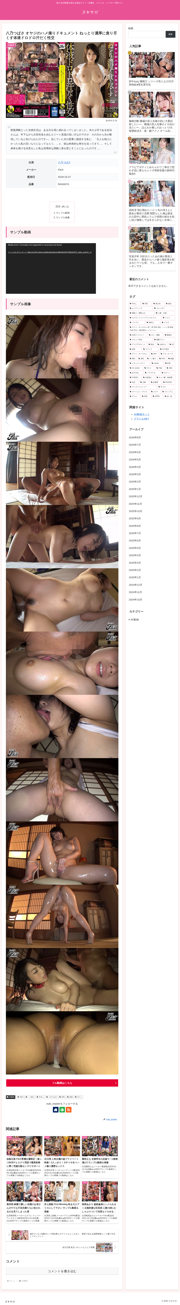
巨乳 (63, 1097)
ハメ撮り (31, 1097)
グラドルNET (141, 418)
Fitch (21, 1097)
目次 (58, 206)
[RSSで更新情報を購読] (68, 1109)
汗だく (79, 1097)
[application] (51, 268)
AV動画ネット (142, 414)
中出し (41, 1097)
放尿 (71, 1097)
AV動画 (11, 1097)
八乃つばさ (64, 162)
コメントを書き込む (62, 1271)
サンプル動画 (63, 213)
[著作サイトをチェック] (55, 1109)
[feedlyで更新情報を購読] (62, 1109)
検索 (130, 28)
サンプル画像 (63, 217)
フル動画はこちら (62, 1083)
